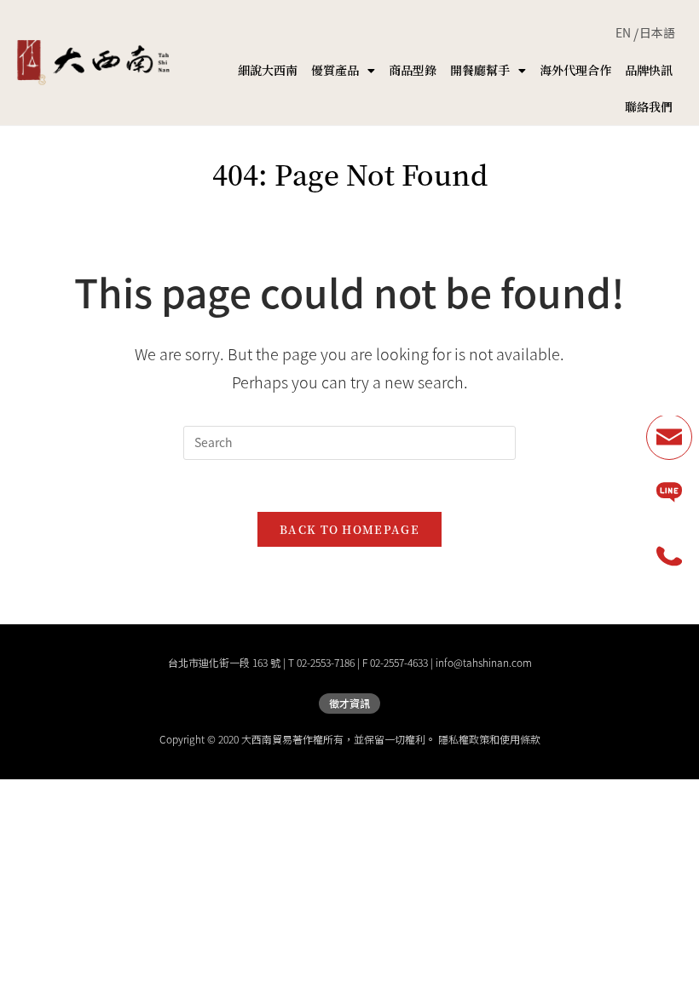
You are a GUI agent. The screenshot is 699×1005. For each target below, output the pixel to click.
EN (623, 32)
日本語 (657, 32)
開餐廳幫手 (480, 69)
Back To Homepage (349, 529)
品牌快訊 (649, 69)
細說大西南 (268, 69)
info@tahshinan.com (484, 662)
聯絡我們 (649, 106)
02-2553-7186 (326, 662)
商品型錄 (412, 69)
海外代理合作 (575, 69)
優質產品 (335, 69)
